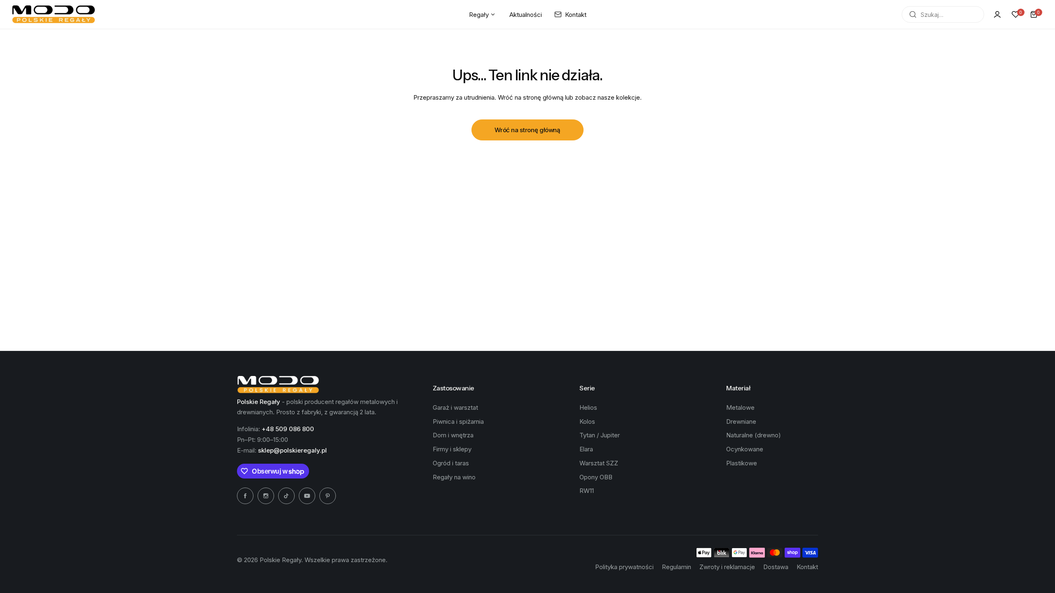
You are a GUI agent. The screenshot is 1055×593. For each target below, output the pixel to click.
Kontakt (807, 567)
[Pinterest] (327, 496)
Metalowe (740, 407)
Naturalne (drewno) (753, 435)
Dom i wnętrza (453, 435)
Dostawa (775, 567)
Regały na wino (454, 477)
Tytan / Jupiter (599, 435)
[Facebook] (245, 496)
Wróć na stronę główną (527, 130)
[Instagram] (266, 496)
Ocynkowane (744, 449)
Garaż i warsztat (455, 407)
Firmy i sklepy (452, 449)
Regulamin (676, 567)
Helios (588, 407)
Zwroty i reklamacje (727, 567)
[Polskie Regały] (53, 14)
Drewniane (741, 421)
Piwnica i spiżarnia (458, 421)
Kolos (587, 421)
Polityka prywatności (624, 567)
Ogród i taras (451, 463)
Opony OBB (595, 477)
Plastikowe (741, 463)
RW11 (586, 491)
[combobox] (943, 14)
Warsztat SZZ (598, 463)
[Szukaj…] (913, 14)
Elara (586, 449)
